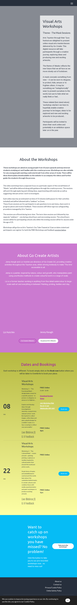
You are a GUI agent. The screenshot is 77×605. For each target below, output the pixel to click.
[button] (27, 341)
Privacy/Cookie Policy (53, 588)
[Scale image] (11, 22)
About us (58, 581)
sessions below (60, 230)
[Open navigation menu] (72, 4)
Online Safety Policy (54, 591)
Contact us (57, 584)
